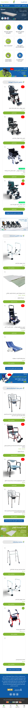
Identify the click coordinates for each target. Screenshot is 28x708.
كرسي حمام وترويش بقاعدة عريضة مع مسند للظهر (15, 481)
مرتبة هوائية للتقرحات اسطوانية (19, 358)
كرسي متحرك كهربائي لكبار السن (18, 138)
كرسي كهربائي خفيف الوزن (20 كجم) (17, 204)
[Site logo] (14, 2)
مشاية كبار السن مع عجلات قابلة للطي (17, 569)
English (15, 6)
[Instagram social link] (5, 6)
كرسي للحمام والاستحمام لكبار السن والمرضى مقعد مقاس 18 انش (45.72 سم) (14, 511)
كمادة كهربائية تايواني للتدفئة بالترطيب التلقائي (15, 293)
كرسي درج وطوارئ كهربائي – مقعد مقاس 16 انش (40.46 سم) (15, 327)
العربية (19, 6)
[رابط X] (7, 6)
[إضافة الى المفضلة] (5, 87)
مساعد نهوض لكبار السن (20, 263)
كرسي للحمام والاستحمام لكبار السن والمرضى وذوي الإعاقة (14, 446)
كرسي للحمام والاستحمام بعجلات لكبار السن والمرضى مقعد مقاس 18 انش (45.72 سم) (14, 414)
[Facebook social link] (9, 6)
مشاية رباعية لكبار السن (20, 659)
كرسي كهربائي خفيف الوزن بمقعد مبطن (17, 108)
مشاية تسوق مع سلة (20, 629)
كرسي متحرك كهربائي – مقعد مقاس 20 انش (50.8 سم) (15, 171)
